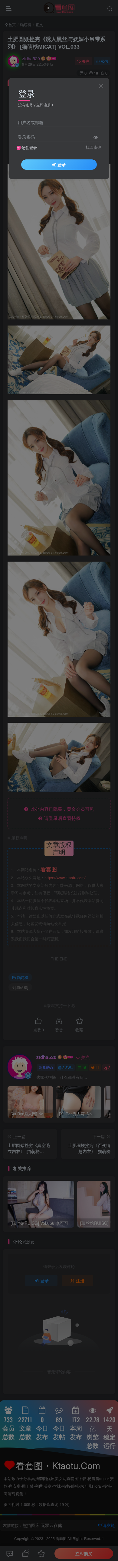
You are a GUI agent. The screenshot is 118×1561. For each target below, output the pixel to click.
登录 (61, 165)
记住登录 (29, 147)
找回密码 (93, 147)
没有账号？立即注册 (34, 104)
